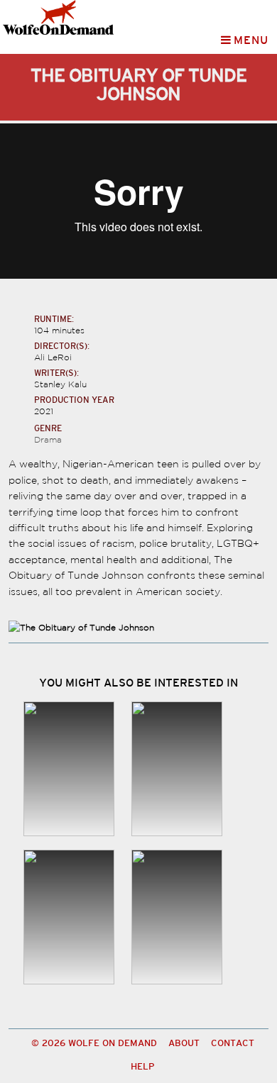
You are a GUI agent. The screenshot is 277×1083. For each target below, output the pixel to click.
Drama (48, 439)
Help (142, 1067)
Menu (250, 40)
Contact (232, 1043)
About (184, 1043)
